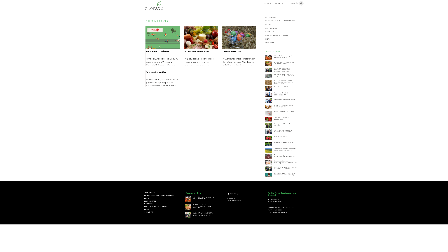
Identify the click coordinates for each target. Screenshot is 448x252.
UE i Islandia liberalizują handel (196, 51)
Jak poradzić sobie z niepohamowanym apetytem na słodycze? (285, 162)
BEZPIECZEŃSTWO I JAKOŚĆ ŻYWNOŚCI (280, 21)
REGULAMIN (231, 198)
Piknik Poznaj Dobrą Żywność (158, 51)
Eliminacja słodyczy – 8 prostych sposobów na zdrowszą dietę (285, 174)
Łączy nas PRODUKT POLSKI (284, 111)
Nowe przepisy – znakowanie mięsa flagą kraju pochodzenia (284, 155)
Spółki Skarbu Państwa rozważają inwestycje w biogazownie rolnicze (282, 70)
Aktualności (270, 17)
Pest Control (271, 28)
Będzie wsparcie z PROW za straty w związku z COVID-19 (284, 75)
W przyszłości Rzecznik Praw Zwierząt (284, 124)
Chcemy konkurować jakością (284, 99)
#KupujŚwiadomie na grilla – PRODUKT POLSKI (284, 56)
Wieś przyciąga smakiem (156, 72)
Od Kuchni (269, 43)
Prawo (268, 24)
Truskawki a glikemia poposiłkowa (281, 118)
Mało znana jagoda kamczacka (284, 142)
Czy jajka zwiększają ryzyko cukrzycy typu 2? (283, 106)
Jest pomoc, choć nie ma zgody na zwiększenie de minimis (285, 149)
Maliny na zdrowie (280, 136)
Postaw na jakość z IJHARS (276, 35)
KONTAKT (279, 3)
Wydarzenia (270, 32)
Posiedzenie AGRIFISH (281, 87)
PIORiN (268, 39)
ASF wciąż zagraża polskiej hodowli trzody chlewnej (283, 130)
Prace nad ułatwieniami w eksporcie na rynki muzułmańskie (283, 94)
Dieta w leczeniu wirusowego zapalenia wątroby (284, 62)
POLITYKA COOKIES (234, 200)
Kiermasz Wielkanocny (231, 51)
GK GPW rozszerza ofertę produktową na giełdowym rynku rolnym (283, 82)
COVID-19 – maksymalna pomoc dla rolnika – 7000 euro (285, 167)
